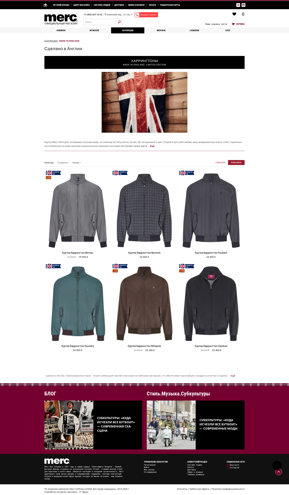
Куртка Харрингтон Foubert (211, 252)
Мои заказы (149, 469)
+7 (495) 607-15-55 (93, 14)
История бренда (61, 5)
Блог (227, 30)
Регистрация (149, 465)
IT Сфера (83, 491)
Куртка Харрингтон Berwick (144, 252)
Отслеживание (150, 472)
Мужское (94, 30)
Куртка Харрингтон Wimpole (144, 346)
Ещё (152, 146)
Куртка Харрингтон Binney (77, 252)
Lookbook (194, 30)
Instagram (234, 467)
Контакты (182, 488)
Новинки (61, 30)
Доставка (119, 5)
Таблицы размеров (195, 474)
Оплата (152, 5)
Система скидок (102, 5)
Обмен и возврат (136, 5)
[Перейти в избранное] (234, 14)
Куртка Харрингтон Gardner (211, 346)
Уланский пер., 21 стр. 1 (119, 14)
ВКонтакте (234, 465)
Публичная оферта (199, 488)
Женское (161, 30)
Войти (146, 467)
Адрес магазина (81, 5)
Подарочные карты (170, 5)
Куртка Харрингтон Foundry (77, 346)
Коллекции (127, 30)
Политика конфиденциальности (228, 488)
